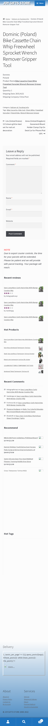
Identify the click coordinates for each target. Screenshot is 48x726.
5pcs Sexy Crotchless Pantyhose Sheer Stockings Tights (24, 417)
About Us (6, 697)
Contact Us (6, 702)
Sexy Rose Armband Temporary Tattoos (17, 348)
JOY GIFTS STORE (16, 2)
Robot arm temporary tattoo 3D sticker (17, 359)
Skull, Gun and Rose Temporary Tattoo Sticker (19, 354)
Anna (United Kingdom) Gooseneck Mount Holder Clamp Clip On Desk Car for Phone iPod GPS (35, 127)
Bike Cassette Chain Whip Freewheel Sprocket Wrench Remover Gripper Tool (22, 84)
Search (24, 722)
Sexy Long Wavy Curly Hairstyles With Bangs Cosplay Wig (22, 390)
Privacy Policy (7, 699)
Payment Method (29, 704)
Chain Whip (30, 110)
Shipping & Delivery (30, 699)
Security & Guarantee (31, 707)
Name (9, 198)
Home (8, 19)
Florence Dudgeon (13, 409)
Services (26, 697)
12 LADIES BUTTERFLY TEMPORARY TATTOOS (18, 365)
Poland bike (15, 113)
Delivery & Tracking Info (20, 19)
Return (26, 702)
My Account (7, 704)
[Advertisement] (24, 501)
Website (9, 221)
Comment (11, 164)
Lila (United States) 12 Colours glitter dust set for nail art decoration (12, 126)
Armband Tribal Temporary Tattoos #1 (16, 371)
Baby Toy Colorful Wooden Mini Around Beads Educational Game (25, 410)
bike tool (21, 110)
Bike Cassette (12, 110)
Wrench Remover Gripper (29, 113)
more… (11, 667)
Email (9, 209)
